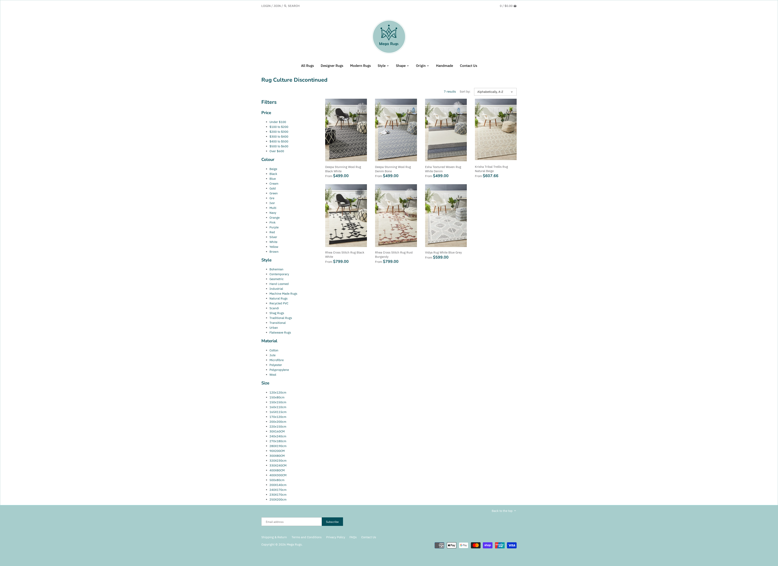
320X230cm (277, 460)
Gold (272, 188)
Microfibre (276, 360)
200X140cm (277, 485)
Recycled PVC (278, 303)
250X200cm (277, 499)
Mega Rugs (294, 544)
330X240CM (277, 465)
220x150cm (277, 426)
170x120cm (277, 417)
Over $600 (276, 151)
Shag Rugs (276, 313)
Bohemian (276, 269)
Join (277, 6)
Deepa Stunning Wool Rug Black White (343, 169)
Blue (272, 179)
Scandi (274, 308)
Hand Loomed (279, 284)
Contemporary (279, 274)
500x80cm (276, 480)
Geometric (276, 279)
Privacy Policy (335, 537)
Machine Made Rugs (283, 293)
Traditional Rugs (280, 318)
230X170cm (277, 494)
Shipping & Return (274, 537)
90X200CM (277, 451)
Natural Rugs (278, 298)
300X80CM (277, 456)
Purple (274, 227)
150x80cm (276, 397)
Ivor (272, 203)
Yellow (273, 247)
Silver (273, 237)
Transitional (277, 323)
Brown (274, 252)
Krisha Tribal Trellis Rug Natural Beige (491, 169)
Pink (272, 222)
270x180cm (277, 441)
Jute (272, 355)
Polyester (275, 365)
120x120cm (277, 392)
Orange (274, 217)
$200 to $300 (278, 132)
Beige (273, 169)
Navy (272, 213)
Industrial (276, 289)
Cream (273, 183)
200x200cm (277, 422)
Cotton (273, 350)
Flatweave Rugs (280, 332)
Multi (272, 208)
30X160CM (277, 431)
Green (273, 193)
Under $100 (277, 122)
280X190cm (277, 446)
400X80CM (277, 470)
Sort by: (465, 91)
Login (266, 6)
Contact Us (368, 537)
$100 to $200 (278, 127)
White (273, 242)
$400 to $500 (278, 141)
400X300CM (277, 475)
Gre (271, 198)
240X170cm (277, 490)
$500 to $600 (278, 146)
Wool (272, 375)
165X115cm (277, 412)
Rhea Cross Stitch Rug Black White (344, 254)
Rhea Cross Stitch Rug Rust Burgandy (394, 254)
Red (272, 232)
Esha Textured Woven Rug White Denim (443, 169)
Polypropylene (279, 370)
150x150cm (277, 402)
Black (273, 174)
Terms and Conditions (307, 537)
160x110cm (277, 407)
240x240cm (277, 436)
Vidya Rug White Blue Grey (443, 252)
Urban (273, 328)
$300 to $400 (278, 136)
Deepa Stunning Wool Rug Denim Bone (393, 169)
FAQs (353, 537)
